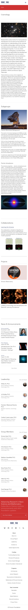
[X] (19, 528)
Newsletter (14, 590)
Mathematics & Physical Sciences (14, 580)
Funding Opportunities (14, 555)
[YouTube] (16, 528)
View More (14, 368)
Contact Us (14, 544)
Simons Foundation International (14, 564)
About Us (14, 536)
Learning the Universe (7, 227)
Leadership (14, 541)
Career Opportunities (14, 547)
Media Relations (14, 596)
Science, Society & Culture (14, 583)
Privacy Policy (14, 602)
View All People (23, 379)
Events (14, 593)
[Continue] (25, 515)
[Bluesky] (4, 528)
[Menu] (25, 2)
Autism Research (14, 574)
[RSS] (23, 528)
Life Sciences (14, 571)
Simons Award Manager (14, 561)
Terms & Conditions (14, 599)
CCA (2, 7)
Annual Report (14, 538)
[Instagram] (12, 528)
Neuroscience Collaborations (14, 577)
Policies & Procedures (14, 558)
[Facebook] (8, 528)
